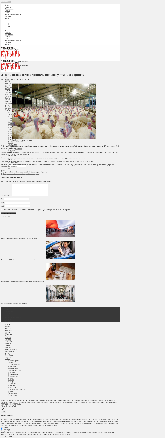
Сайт (2, 206)
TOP (2, 69)
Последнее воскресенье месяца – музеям (14, 303)
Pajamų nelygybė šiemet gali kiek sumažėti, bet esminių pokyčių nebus (24, 172)
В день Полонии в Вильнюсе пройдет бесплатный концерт (19, 238)
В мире (7, 326)
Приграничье (13, 376)
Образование (13, 368)
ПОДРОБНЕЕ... (6, 404)
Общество (8, 334)
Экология (11, 372)
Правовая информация (13, 14)
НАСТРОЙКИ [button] (16, 404)
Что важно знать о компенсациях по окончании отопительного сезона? (22, 281)
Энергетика (12, 395)
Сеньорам (12, 366)
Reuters (18, 148)
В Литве (7, 78)
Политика (8, 81)
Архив (7, 13)
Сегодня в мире (7, 69)
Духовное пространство (16, 389)
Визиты (11, 380)
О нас (6, 5)
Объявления (9, 9)
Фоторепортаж (13, 361)
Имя (2, 199)
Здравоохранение (14, 370)
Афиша (7, 11)
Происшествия (13, 374)
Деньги (10, 378)
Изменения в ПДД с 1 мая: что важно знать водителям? (18, 260)
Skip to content (6, 2)
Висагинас (8, 341)
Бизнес (7, 332)
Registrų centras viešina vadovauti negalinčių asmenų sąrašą (20, 174)
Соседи (13, 69)
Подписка (8, 18)
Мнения (7, 336)
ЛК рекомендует (14, 364)
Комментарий (6, 195)
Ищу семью (12, 387)
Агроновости (12, 383)
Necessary (6, 429)
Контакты (8, 7)
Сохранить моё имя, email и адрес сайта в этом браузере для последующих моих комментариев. (36, 210)
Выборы (11, 382)
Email (2, 202)
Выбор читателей (11, 349)
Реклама (8, 16)
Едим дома (12, 385)
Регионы (8, 343)
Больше (7, 359)
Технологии (12, 145)
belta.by (3, 170)
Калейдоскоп (9, 351)
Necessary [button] (4, 427)
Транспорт (8, 347)
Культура (8, 357)
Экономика (8, 330)
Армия (7, 353)
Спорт (10, 391)
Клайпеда (8, 340)
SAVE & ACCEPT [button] (6, 436)
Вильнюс (11, 150)
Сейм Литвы (9, 355)
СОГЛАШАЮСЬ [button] (111, 402)
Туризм (10, 362)
